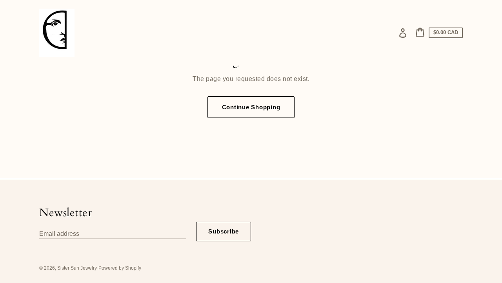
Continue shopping (251, 107)
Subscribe (223, 231)
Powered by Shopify (119, 268)
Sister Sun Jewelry (77, 268)
